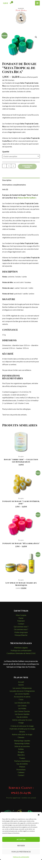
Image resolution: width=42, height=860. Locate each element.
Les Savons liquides (22, 714)
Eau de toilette (22, 717)
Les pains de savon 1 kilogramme (22, 691)
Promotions (21, 769)
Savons (21, 685)
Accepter (21, 839)
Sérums (22, 732)
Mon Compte (21, 615)
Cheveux (21, 737)
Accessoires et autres (22, 697)
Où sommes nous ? (21, 629)
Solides (21, 749)
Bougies (21, 752)
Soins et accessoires (22, 746)
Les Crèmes (22, 706)
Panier (21, 618)
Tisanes (22, 758)
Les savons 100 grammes (22, 688)
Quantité (5, 151)
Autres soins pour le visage (22, 734)
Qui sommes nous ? (21, 626)
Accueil (21, 682)
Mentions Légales (21, 648)
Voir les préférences (21, 852)
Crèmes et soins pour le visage (22, 726)
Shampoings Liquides (22, 741)
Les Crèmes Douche (22, 711)
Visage (21, 723)
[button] (39, 815)
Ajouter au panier (27, 166)
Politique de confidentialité (21, 857)
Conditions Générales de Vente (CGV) (21, 653)
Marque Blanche (21, 635)
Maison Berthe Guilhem (27, 198)
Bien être (21, 755)
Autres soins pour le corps (22, 720)
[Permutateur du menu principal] (37, 3)
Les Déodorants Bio (22, 703)
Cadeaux (21, 772)
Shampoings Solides (22, 743)
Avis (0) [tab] (5, 189)
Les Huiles (22, 708)
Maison (22, 767)
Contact (21, 624)
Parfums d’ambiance (22, 761)
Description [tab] (6, 180)
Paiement (21, 621)
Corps (21, 699)
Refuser (21, 846)
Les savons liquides (22, 694)
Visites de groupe (21, 632)
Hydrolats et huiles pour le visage (22, 729)
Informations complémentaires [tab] (14, 185)
